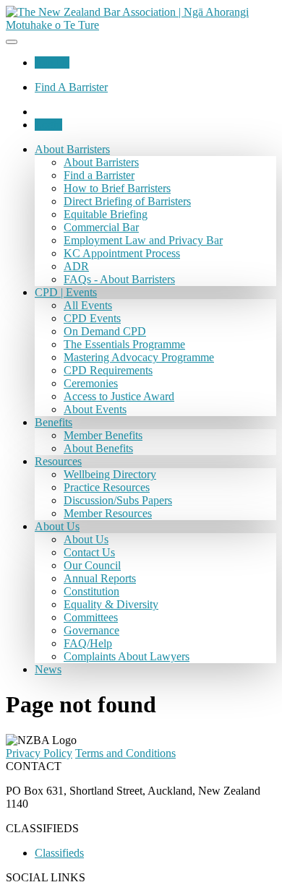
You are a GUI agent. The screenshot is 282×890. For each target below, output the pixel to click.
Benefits (53, 422)
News (48, 669)
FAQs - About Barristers (119, 279)
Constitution (91, 591)
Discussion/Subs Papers (118, 500)
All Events (88, 305)
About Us (57, 526)
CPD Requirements (108, 370)
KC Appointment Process (122, 253)
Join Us (52, 62)
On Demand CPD (105, 331)
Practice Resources (107, 487)
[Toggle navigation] (11, 42)
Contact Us (89, 552)
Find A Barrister (71, 87)
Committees (91, 617)
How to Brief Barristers (117, 188)
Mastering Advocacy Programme (139, 357)
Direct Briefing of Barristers (127, 201)
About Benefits (98, 448)
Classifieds (59, 853)
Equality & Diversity (111, 604)
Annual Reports (100, 578)
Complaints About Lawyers (126, 656)
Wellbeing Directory (110, 474)
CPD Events (92, 318)
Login (48, 124)
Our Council (92, 565)
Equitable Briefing (106, 214)
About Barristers (72, 149)
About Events (95, 409)
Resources (58, 461)
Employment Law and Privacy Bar (143, 240)
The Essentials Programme (124, 344)
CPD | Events (66, 292)
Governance (91, 630)
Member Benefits (103, 435)
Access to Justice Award (119, 396)
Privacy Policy (39, 753)
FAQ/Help (88, 643)
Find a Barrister (99, 175)
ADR (76, 266)
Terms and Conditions (125, 753)
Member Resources (108, 513)
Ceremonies (91, 383)
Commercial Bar (101, 227)
